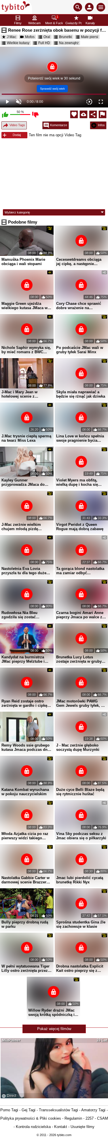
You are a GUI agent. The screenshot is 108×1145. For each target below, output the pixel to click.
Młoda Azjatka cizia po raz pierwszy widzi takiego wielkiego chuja (24, 836)
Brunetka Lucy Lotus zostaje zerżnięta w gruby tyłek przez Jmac (79, 659)
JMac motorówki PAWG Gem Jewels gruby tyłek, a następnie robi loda (79, 703)
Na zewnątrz (69, 43)
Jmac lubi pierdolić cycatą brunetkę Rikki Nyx (79, 880)
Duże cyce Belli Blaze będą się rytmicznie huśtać (80, 791)
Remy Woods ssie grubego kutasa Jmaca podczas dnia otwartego (26, 747)
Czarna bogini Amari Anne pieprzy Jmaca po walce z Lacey (79, 615)
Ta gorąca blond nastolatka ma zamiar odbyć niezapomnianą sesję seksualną (80, 570)
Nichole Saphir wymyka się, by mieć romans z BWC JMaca (26, 349)
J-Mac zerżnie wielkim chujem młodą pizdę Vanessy (21, 526)
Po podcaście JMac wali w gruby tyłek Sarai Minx (79, 349)
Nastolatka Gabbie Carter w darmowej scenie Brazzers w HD (25, 880)
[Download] (83, 114)
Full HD (44, 43)
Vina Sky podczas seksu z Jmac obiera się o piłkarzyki (81, 836)
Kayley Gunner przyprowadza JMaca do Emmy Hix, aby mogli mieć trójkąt (25, 482)
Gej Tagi (28, 1110)
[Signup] (89, 7)
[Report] (102, 114)
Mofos (30, 37)
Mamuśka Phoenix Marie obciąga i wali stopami (23, 261)
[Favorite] (74, 114)
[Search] (77, 7)
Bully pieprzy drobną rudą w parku (24, 924)
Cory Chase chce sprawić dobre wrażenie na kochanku (78, 305)
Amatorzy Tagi (93, 1110)
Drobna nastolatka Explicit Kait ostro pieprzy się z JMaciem (79, 968)
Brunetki (65, 37)
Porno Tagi (9, 1110)
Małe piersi (89, 37)
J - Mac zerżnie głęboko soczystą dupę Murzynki (77, 747)
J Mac (11, 37)
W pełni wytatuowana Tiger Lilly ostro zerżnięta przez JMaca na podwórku (25, 968)
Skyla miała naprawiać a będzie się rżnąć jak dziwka (80, 394)
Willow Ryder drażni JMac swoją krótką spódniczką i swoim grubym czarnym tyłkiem (51, 1012)
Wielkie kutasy (18, 43)
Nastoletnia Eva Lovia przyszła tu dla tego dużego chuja (26, 570)
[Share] (93, 114)
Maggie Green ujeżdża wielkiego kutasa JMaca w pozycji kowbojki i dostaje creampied (24, 305)
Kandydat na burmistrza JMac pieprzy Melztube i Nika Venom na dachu (23, 659)
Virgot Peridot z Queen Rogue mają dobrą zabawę (79, 526)
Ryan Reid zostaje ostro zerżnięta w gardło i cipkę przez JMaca (24, 703)
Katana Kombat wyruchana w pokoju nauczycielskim (25, 791)
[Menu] (100, 7)
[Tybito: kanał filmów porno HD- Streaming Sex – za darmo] (16, 7)
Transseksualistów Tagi (58, 1110)
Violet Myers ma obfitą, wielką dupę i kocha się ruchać (77, 482)
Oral (46, 37)
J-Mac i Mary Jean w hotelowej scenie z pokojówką (19, 394)
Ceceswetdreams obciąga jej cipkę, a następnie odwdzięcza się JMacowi (78, 261)
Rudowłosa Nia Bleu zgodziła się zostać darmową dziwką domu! (22, 615)
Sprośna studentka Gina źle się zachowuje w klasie (80, 924)
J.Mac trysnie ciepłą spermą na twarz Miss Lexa (26, 438)
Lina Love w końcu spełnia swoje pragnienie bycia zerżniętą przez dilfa (80, 438)
